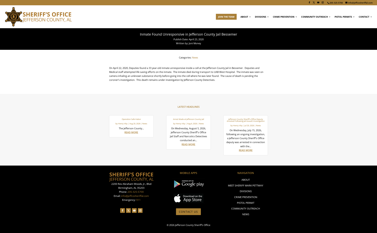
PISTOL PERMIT (245, 202)
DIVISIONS (260, 17)
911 (138, 200)
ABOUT (244, 17)
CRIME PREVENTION (283, 17)
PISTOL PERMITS (343, 17)
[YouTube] (318, 3)
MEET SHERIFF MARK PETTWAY (245, 185)
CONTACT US (188, 211)
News (195, 57)
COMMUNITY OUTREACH (314, 17)
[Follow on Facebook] (122, 210)
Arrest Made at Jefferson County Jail (188, 119)
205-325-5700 (136, 191)
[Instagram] (323, 3)
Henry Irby (123, 123)
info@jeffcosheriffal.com (135, 196)
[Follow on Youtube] (134, 210)
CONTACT (364, 17)
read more (131, 132)
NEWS (245, 214)
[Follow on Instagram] (140, 210)
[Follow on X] (128, 210)
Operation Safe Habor (131, 119)
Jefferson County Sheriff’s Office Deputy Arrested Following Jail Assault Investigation (246, 120)
